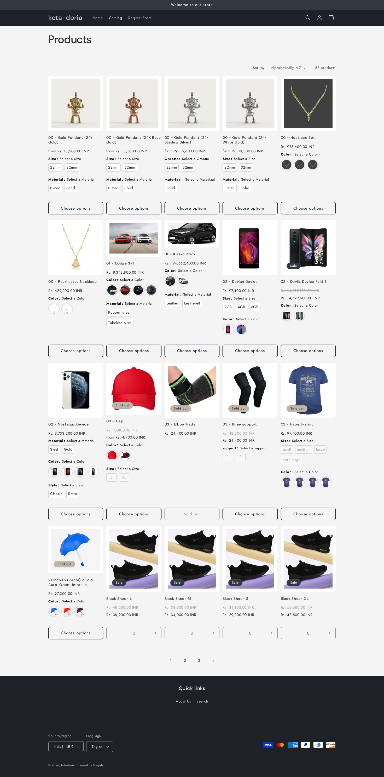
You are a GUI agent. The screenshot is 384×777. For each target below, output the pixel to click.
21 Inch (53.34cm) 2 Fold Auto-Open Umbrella (70, 582)
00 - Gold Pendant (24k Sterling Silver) (187, 140)
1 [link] (171, 661)
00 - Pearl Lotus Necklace (72, 281)
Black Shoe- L (119, 598)
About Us (183, 701)
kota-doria (68, 765)
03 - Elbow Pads (180, 424)
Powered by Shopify (89, 765)
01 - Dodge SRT (120, 263)
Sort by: (259, 67)
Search (202, 701)
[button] (308, 18)
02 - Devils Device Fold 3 (304, 281)
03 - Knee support (240, 424)
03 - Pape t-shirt (297, 424)
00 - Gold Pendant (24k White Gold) (245, 140)
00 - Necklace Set (298, 137)
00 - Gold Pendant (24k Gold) (70, 140)
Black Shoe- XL (295, 598)
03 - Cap (114, 421)
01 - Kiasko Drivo (180, 254)
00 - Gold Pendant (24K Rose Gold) (133, 140)
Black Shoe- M (178, 598)
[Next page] (213, 660)
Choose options (76, 208)
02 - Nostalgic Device (68, 424)
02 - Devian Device (240, 281)
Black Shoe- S (235, 598)
